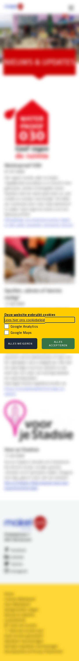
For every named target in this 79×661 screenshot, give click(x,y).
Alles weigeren (20, 343)
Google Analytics (24, 326)
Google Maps (21, 332)
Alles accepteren (58, 343)
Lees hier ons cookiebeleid (24, 319)
